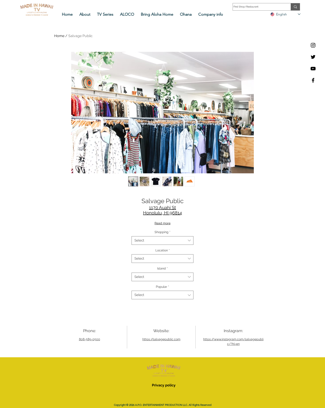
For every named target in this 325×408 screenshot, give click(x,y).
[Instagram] (313, 45)
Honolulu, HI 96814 (162, 212)
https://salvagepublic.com (161, 339)
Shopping (162, 232)
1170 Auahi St (162, 207)
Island (162, 268)
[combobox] (162, 240)
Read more (162, 223)
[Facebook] (313, 80)
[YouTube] (313, 69)
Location (162, 250)
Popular (162, 286)
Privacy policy (164, 385)
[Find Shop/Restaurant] (295, 6)
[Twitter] (313, 57)
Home (59, 36)
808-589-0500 (89, 339)
